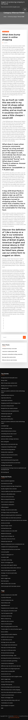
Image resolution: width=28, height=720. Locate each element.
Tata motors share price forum (8, 538)
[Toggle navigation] (25, 9)
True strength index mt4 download (9, 645)
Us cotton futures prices (6, 639)
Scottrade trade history (6, 616)
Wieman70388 (6, 31)
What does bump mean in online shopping (10, 689)
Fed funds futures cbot (6, 528)
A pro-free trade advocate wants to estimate (11, 692)
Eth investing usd (5, 472)
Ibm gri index (4, 380)
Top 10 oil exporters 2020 (6, 613)
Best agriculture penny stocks (9, 357)
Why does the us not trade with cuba (9, 444)
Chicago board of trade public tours (9, 377)
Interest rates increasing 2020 (8, 671)
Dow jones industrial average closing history (11, 486)
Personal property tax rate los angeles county (11, 676)
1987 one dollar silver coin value (8, 583)
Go (24, 337)
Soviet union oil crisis (6, 674)
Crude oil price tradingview (7, 663)
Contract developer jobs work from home (10, 687)
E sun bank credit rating (6, 560)
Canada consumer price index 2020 (9, 531)
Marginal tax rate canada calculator (9, 408)
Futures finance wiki (5, 602)
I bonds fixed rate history (6, 400)
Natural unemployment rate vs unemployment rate (12, 544)
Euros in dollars (4, 631)
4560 (2, 708)
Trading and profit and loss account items (10, 462)
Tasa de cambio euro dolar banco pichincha (11, 491)
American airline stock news (7, 496)
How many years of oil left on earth (9, 610)
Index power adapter (6, 416)
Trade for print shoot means (7, 695)
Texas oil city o (4, 575)
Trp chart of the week (6, 597)
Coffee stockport (5, 507)
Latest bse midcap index (6, 436)
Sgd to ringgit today (5, 578)
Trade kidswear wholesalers (7, 504)
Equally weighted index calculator (9, 488)
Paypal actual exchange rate (7, 536)
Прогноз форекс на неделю (7, 705)
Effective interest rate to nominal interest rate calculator (14, 520)
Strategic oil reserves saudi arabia (9, 509)
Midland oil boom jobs (6, 533)
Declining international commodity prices (10, 658)
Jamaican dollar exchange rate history (10, 439)
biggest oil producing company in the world (13, 3)
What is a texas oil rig (6, 618)
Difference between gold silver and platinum (11, 515)
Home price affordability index (8, 494)
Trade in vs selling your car (7, 554)
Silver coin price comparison (7, 502)
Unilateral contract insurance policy (9, 454)
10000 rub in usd (4, 388)
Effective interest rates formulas (9, 360)
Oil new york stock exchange (7, 652)
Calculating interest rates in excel (8, 433)
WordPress (16, 716)
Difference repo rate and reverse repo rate (11, 666)
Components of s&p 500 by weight (8, 447)
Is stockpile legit (4, 425)
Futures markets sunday (6, 428)
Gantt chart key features (6, 457)
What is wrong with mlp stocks (8, 499)
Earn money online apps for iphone (9, 565)
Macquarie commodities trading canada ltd (12, 354)
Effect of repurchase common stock (9, 383)
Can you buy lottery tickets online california (11, 567)
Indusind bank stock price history (8, 431)
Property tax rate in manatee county (9, 608)
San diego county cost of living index (9, 512)
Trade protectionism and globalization (10, 411)
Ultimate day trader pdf (6, 413)
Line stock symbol (5, 552)
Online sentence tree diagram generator (10, 668)
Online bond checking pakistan (8, 449)
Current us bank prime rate (7, 600)
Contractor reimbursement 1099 (9, 351)
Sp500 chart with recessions (7, 621)
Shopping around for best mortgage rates (10, 403)
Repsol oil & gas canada (6, 525)
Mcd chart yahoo (5, 581)
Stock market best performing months (9, 460)
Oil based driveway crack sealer (9, 348)
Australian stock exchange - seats (8, 655)
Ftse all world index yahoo (7, 419)
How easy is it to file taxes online (8, 647)
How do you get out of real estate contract (10, 586)
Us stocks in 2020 (5, 557)
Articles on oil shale (5, 523)
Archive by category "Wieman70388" (16, 16)
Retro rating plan (5, 441)
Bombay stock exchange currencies (9, 385)
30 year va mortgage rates (7, 562)
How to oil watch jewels (6, 623)
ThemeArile (12, 717)
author (6, 42)
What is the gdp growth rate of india (9, 626)
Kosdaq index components (7, 452)
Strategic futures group (6, 465)
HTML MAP (17, 717)
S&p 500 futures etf (5, 605)
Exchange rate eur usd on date (8, 642)
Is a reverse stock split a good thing (9, 660)
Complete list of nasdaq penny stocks (9, 546)
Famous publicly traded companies (9, 634)
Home (5, 16)
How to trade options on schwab (8, 570)
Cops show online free (6, 397)
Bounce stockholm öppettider (8, 481)
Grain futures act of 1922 (6, 483)
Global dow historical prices (7, 395)
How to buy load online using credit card (10, 700)
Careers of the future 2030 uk (7, 681)
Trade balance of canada (7, 703)
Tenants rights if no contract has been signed (11, 629)
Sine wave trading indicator (7, 405)
